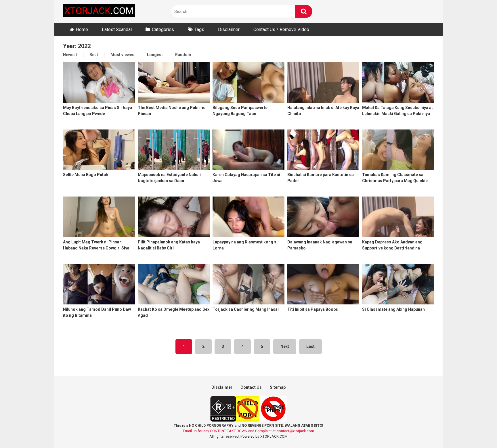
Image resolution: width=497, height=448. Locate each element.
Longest (155, 54)
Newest (70, 54)
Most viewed (122, 54)
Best (93, 54)
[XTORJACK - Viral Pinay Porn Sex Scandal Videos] (99, 11)
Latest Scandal (117, 29)
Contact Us (251, 387)
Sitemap (278, 387)
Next (284, 346)
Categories (163, 29)
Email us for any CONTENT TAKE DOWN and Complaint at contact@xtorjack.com (248, 431)
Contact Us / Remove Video (281, 29)
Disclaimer (229, 29)
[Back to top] (477, 430)
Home (82, 29)
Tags (199, 29)
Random (183, 54)
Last (310, 346)
